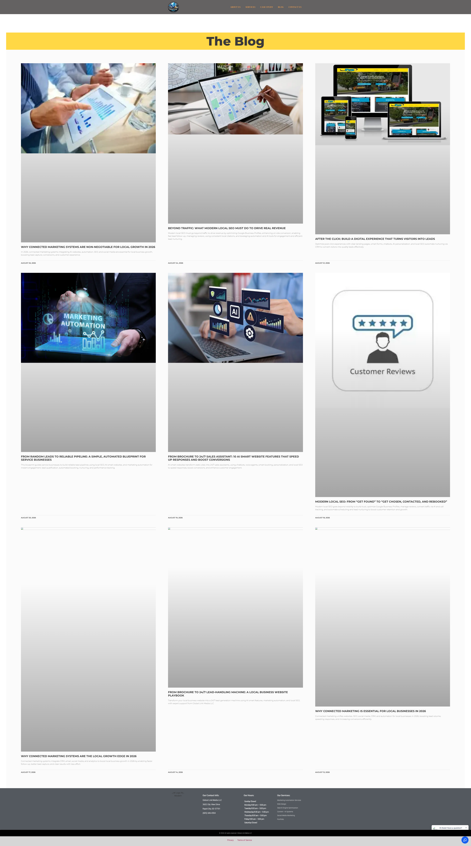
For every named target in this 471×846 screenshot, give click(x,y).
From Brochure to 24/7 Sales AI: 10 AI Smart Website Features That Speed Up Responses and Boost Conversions (233, 458)
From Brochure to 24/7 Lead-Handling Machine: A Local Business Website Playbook (228, 694)
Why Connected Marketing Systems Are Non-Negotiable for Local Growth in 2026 (88, 247)
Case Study (266, 7)
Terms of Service (244, 840)
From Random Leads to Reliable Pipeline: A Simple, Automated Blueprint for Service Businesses (83, 458)
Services (250, 7)
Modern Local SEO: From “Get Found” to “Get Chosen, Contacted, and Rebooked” (381, 501)
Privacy (230, 840)
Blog (281, 7)
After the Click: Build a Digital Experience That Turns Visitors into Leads (375, 239)
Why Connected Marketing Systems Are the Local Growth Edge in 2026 (79, 756)
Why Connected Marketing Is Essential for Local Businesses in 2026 (370, 711)
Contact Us (294, 7)
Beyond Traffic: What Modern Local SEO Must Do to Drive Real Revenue (227, 228)
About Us (235, 7)
